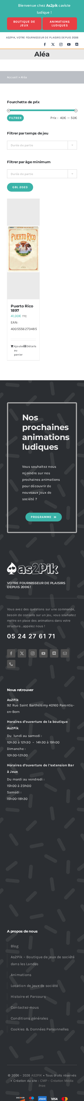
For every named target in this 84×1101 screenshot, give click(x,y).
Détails (31, 346)
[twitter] (53, 44)
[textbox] (42, 145)
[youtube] (68, 44)
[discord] (76, 44)
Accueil (12, 77)
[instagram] (61, 44)
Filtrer (15, 118)
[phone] (11, 664)
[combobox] (42, 145)
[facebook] (44, 44)
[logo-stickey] (32, 564)
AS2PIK (36, 1075)
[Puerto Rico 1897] (23, 249)
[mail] (65, 653)
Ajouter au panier (18, 350)
